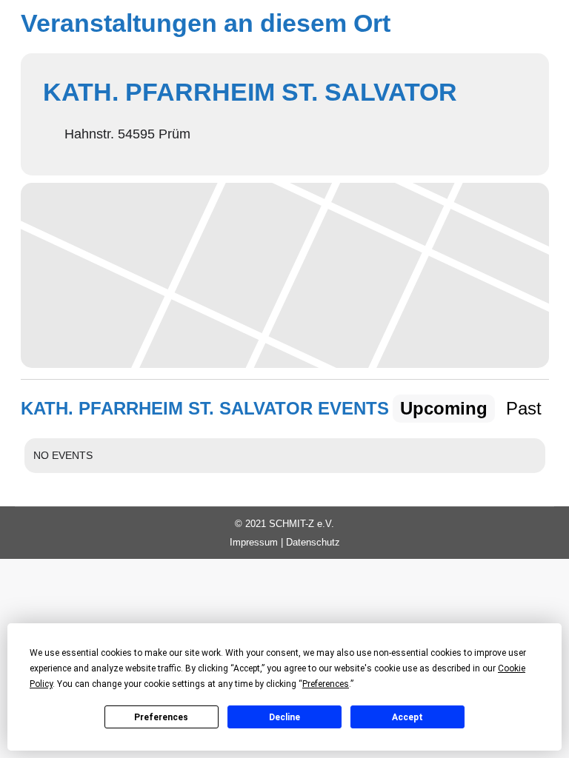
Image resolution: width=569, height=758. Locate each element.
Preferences (161, 717)
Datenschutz (313, 542)
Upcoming (444, 408)
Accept (407, 717)
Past (524, 408)
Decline (284, 717)
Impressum (254, 542)
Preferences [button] (325, 684)
